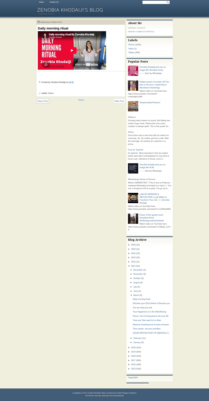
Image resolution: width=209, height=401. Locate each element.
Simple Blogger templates (126, 393)
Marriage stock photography (113, 396)
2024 (133, 253)
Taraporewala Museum (150, 102)
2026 (133, 245)
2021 (133, 266)
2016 (133, 364)
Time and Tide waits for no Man (147, 320)
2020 (133, 347)
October (137, 278)
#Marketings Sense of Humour (141, 179)
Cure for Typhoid (135, 150)
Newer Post (42, 101)
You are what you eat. (142, 308)
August (136, 282)
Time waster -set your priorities (147, 329)
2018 (133, 356)
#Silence (132, 117)
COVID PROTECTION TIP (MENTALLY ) (151, 333)
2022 (133, 262)
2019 (133, 352)
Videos (51, 93)
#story (131, 132)
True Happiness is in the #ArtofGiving (149, 312)
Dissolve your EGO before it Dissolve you (151, 303)
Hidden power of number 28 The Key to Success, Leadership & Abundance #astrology (154, 85)
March (136, 295)
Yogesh (131, 377)
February (137, 338)
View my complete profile (141, 31)
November (138, 274)
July (135, 287)
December (138, 270)
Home (41, 2)
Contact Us (54, 2)
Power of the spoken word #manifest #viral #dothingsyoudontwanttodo (152, 218)
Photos (131, 45)
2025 (133, 249)
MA (136, 377)
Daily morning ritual (53, 28)
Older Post (119, 101)
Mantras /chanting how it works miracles (151, 325)
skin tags (98, 396)
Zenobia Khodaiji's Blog (70, 10)
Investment (89, 396)
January (137, 342)
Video (131, 49)
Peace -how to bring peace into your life (150, 316)
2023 (133, 257)
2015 (133, 369)
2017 (133, 360)
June (135, 291)
